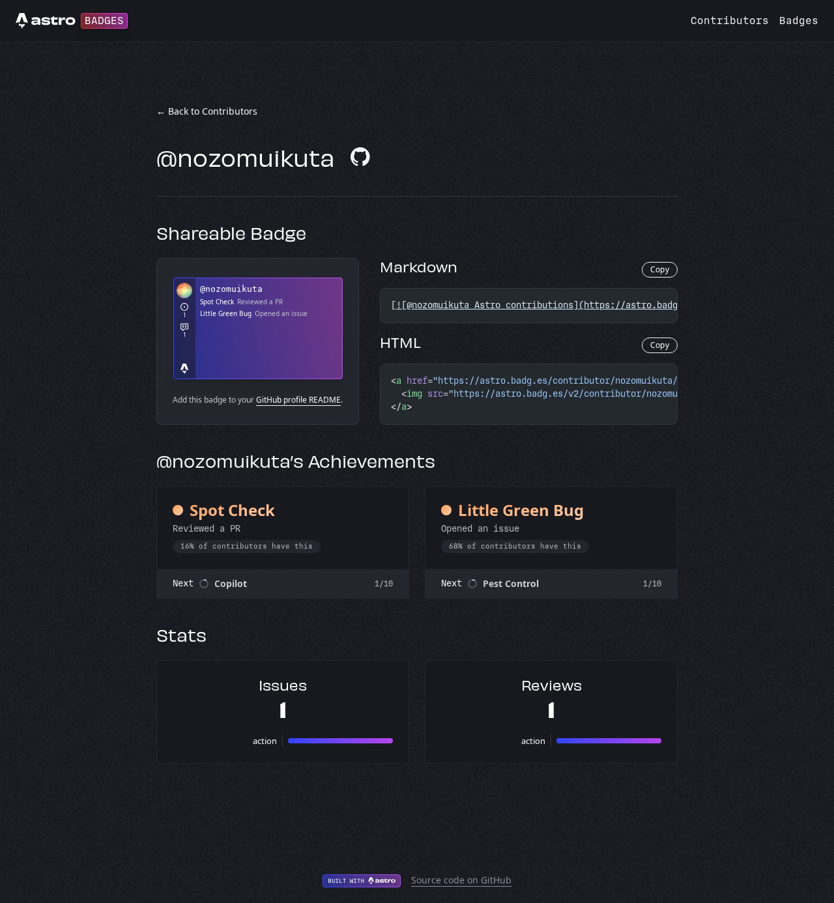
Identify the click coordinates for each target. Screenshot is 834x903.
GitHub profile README (298, 399)
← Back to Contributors (206, 111)
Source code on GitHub (461, 880)
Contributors (730, 20)
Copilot (230, 583)
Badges (798, 20)
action (265, 741)
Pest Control (511, 583)
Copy (659, 269)
